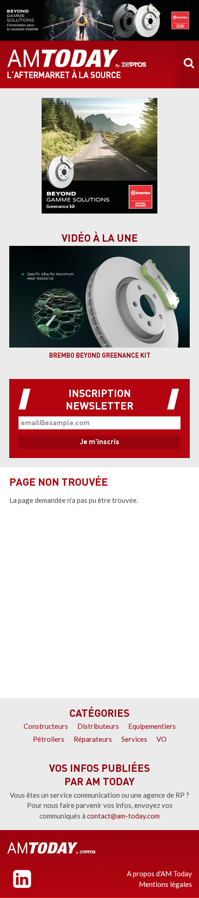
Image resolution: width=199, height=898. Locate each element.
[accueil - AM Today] (77, 59)
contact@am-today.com (123, 816)
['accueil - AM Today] (51, 848)
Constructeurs (46, 726)
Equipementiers (152, 726)
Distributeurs (98, 726)
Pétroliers (48, 739)
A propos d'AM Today (159, 873)
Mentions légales (165, 884)
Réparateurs (93, 739)
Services (134, 739)
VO (161, 739)
